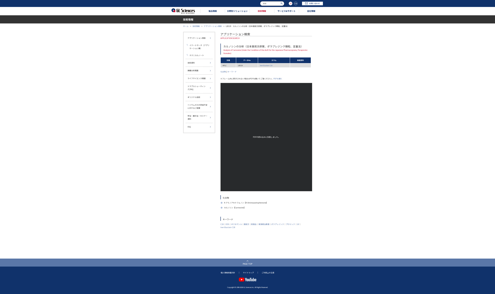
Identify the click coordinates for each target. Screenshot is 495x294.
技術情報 (262, 10)
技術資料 (191, 62)
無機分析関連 (193, 70)
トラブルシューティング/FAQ (196, 88)
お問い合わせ (314, 3)
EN (296, 3)
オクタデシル (236, 224)
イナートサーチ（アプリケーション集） (199, 47)
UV (298, 224)
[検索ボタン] (282, 3)
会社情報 (311, 10)
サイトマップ (248, 272)
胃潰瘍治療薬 (263, 224)
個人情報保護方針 (228, 272)
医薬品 (254, 224)
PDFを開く (277, 78)
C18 (222, 224)
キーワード (232, 71)
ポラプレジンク (277, 224)
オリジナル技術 (194, 97)
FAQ (189, 126)
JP (291, 3)
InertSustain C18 (266, 65)
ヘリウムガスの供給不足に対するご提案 (197, 106)
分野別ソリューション (237, 10)
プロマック (290, 224)
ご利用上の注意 (268, 272)
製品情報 (213, 10)
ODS (227, 224)
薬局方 (246, 224)
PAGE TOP (247, 263)
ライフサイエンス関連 (197, 78)
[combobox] (272, 3)
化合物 (223, 71)
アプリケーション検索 (213, 26)
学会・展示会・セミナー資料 (197, 117)
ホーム (185, 26)
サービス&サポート (287, 10)
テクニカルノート (196, 55)
